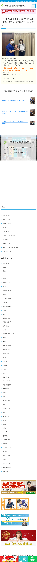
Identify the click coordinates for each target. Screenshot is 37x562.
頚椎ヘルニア (6, 282)
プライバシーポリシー (9, 251)
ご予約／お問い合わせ (9, 235)
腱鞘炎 (4, 271)
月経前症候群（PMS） (9, 333)
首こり (4, 279)
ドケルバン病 (6, 381)
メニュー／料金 (7, 219)
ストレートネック (7, 463)
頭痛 (4, 396)
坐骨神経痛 (6, 263)
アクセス (5, 227)
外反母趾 (5, 436)
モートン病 (6, 353)
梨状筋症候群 (6, 318)
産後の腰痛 (6, 388)
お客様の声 (6, 231)
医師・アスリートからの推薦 (10, 247)
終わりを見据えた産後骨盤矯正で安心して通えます (15, 100)
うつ (4, 275)
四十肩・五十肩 (7, 322)
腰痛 (4, 404)
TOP (4, 212)
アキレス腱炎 (6, 455)
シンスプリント (7, 447)
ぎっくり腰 (6, 416)
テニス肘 (5, 432)
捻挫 (4, 314)
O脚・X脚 (5, 471)
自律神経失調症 (7, 349)
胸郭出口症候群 (7, 306)
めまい (4, 267)
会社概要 (5, 239)
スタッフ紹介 (6, 216)
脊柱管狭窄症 (6, 400)
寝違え (4, 392)
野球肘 (4, 420)
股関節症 (5, 302)
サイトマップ (6, 243)
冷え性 (4, 286)
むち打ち (5, 373)
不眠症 (4, 369)
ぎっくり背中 (6, 408)
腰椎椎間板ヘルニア (8, 290)
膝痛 (4, 412)
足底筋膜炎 (6, 443)
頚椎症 (4, 459)
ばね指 (4, 341)
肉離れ (4, 330)
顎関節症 (5, 365)
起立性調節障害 (7, 298)
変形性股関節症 (7, 467)
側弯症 (4, 428)
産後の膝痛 (6, 377)
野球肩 (4, 294)
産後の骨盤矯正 (7, 345)
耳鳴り (4, 337)
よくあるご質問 (7, 223)
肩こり (4, 357)
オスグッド (6, 451)
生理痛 (4, 310)
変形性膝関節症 (7, 385)
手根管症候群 (6, 440)
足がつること (6, 361)
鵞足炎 (4, 424)
